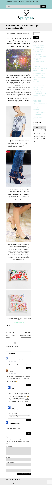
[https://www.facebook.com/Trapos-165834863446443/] (12, 479)
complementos (39, 112)
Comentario (9, 446)
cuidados (35, 117)
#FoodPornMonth (39, 56)
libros (35, 73)
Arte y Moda (36, 47)
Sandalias (36, 109)
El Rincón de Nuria (40, 63)
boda (35, 54)
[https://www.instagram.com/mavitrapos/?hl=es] (19, 479)
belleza (36, 52)
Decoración (36, 87)
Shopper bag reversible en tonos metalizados (25, 336)
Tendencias (26, 33)
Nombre (8, 457)
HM (42, 91)
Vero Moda (42, 95)
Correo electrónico (11, 462)
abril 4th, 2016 (12, 425)
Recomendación (40, 104)
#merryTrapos (37, 91)
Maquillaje (36, 95)
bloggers (36, 59)
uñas (34, 45)
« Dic (34, 142)
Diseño (39, 73)
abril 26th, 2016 (12, 361)
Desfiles (35, 75)
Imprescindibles (13, 325)
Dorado (42, 59)
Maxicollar (36, 98)
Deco (41, 87)
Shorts (37, 45)
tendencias (38, 71)
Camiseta (41, 85)
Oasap (43, 73)
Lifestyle (37, 115)
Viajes (35, 106)
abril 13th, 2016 (14, 390)
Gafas (42, 52)
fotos (38, 64)
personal (42, 45)
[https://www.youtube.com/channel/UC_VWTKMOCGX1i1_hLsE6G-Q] (17, 479)
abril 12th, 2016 (12, 373)
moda (39, 54)
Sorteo (35, 61)
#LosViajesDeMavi (40, 93)
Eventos (36, 85)
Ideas (34, 64)
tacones (36, 89)
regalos (43, 77)
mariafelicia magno (15, 423)
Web (7, 468)
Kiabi (35, 79)
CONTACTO (8, 3)
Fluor (40, 89)
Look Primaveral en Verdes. (10, 336)
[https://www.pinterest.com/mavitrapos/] (15, 479)
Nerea (11, 371)
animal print (40, 49)
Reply (28, 368)
